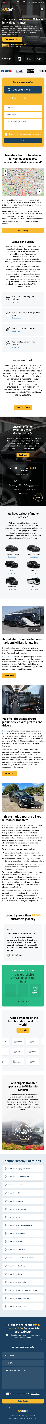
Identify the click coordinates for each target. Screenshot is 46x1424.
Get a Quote (12, 557)
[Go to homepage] (8, 8)
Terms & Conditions (25, 1418)
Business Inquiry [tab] (19, 98)
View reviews (16, 318)
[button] (5, 171)
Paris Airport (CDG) (10, 657)
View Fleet (15, 302)
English (4, 2)
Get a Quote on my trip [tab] (22, 90)
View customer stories (23, 474)
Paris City (6, 731)
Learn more (16, 331)
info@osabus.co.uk (38, 2)
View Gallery (34, 629)
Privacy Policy (36, 134)
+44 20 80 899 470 (20, 3)
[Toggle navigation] (42, 9)
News (35, 1418)
